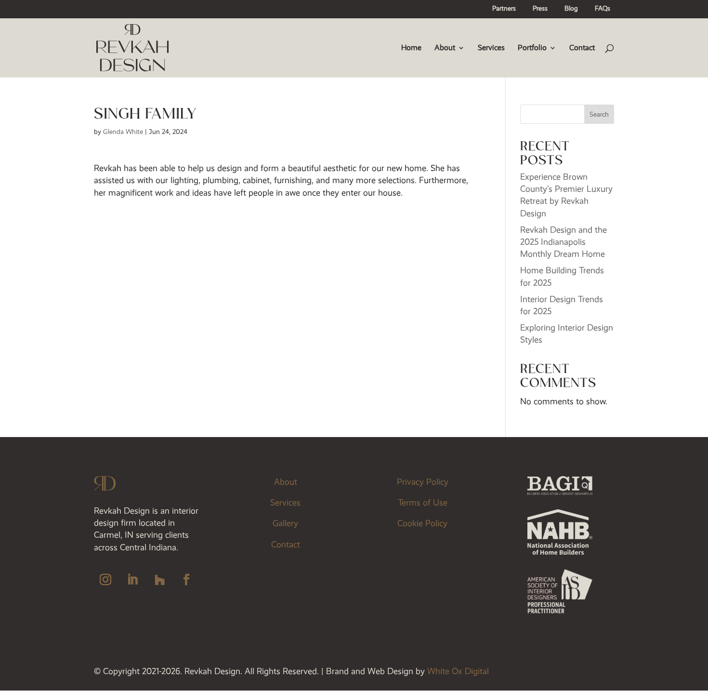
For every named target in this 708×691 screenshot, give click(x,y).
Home (411, 48)
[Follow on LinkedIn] (132, 579)
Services (491, 48)
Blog (571, 9)
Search (599, 114)
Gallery (285, 523)
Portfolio (532, 48)
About (444, 48)
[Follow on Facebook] (186, 579)
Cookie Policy (422, 523)
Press (540, 9)
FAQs (602, 9)
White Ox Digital (458, 671)
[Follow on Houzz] (159, 579)
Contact (582, 48)
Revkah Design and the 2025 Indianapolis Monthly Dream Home (563, 242)
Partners (504, 9)
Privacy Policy (422, 482)
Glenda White (123, 132)
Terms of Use (422, 502)
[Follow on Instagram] (105, 579)
